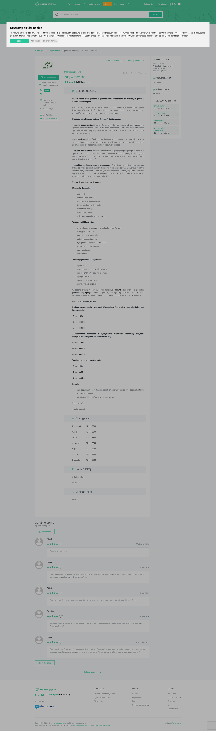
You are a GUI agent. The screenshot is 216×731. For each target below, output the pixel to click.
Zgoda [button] (19, 41)
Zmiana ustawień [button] (50, 41)
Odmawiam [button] (35, 41)
